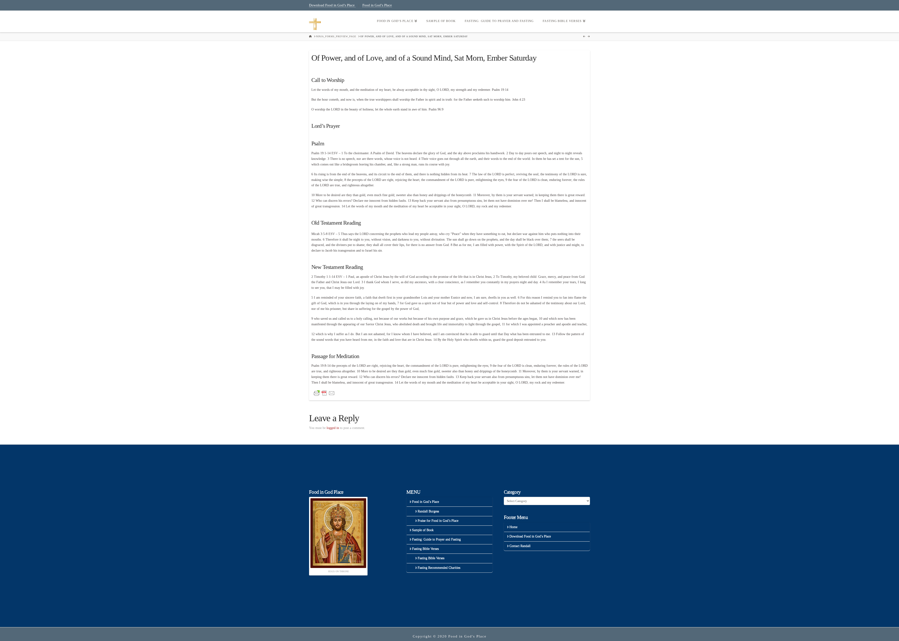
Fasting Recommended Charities (439, 567)
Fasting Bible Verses (425, 548)
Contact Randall (520, 546)
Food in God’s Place (377, 5)
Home (513, 527)
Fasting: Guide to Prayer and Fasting (436, 539)
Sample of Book (423, 530)
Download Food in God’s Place (332, 5)
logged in (333, 428)
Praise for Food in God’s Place (438, 520)
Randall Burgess (428, 511)
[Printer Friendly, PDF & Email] (324, 393)
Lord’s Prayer (325, 126)
